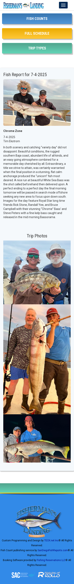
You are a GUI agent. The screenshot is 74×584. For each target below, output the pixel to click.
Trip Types (37, 48)
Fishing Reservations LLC (51, 560)
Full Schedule (37, 33)
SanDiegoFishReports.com (53, 550)
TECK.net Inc (51, 540)
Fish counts (37, 18)
